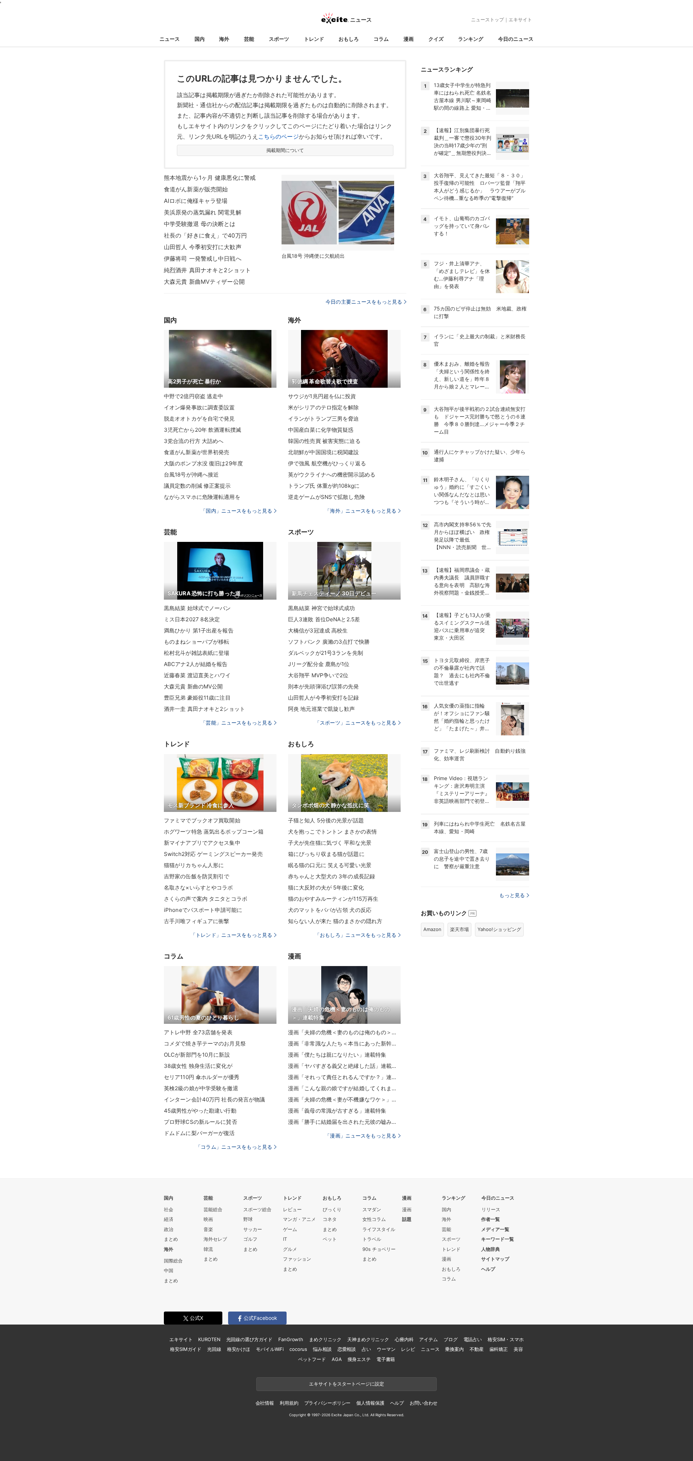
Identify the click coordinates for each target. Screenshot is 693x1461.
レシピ (408, 1349)
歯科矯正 (498, 1349)
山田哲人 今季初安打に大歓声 (202, 247)
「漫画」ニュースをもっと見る (360, 1135)
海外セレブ (215, 1239)
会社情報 (265, 1403)
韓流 (208, 1249)
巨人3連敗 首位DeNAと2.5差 (324, 619)
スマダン (371, 1209)
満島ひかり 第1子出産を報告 (199, 630)
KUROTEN (209, 1339)
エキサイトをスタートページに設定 (346, 1384)
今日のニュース (515, 39)
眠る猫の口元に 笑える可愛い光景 (329, 865)
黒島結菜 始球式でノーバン (197, 608)
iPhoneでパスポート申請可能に (203, 909)
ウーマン (386, 1349)
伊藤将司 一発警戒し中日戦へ (202, 258)
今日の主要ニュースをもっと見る (364, 302)
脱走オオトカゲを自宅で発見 (199, 418)
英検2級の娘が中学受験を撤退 (201, 1088)
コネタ (330, 1219)
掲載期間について (285, 150)
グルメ (290, 1249)
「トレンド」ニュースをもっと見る (231, 935)
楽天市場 (459, 929)
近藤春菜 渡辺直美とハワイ (197, 675)
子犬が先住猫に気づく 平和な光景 (329, 842)
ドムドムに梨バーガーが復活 (199, 1133)
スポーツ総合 (257, 1209)
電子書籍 (385, 1359)
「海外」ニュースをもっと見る (360, 511)
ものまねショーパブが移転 (196, 641)
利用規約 (289, 1403)
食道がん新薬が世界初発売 (196, 452)
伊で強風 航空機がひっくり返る (327, 463)
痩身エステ (359, 1359)
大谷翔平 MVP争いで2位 (318, 675)
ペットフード (312, 1359)
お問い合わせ (423, 1403)
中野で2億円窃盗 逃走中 (193, 396)
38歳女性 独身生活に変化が (198, 1065)
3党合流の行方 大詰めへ (193, 441)
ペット (330, 1239)
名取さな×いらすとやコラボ (198, 887)
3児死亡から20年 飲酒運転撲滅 (202, 429)
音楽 (208, 1229)
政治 (168, 1229)
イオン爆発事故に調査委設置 (199, 407)
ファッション (297, 1259)
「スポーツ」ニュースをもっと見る (355, 722)
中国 (168, 1270)
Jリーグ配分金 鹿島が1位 (319, 664)
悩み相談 (322, 1349)
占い (366, 1349)
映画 (208, 1219)
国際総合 (173, 1261)
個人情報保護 (370, 1403)
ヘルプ (488, 1269)
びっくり (332, 1209)
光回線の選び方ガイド (249, 1339)
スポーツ (279, 39)
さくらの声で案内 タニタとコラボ (205, 898)
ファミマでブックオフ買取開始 (202, 820)
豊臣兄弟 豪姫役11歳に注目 (197, 697)
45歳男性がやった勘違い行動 (200, 1110)
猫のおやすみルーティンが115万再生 (333, 898)
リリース (490, 1209)
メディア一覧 (495, 1229)
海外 (224, 39)
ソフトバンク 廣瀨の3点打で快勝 (329, 641)
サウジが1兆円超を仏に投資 (322, 396)
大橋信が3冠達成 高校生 (318, 630)
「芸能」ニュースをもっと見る (236, 722)
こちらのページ (278, 136)
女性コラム (374, 1219)
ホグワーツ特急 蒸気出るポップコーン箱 (213, 831)
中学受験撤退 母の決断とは (200, 223)
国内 (200, 39)
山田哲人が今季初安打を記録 (323, 697)
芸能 (249, 39)
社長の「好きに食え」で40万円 (205, 235)
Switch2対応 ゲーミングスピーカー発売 (213, 854)
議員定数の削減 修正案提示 (197, 485)
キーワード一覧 (497, 1239)
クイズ (436, 39)
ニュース (170, 39)
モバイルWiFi (270, 1349)
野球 (248, 1219)
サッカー (252, 1229)
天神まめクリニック (368, 1339)
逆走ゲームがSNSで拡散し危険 (326, 496)
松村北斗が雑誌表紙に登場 (196, 652)
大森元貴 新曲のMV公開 (193, 686)
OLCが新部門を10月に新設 (197, 1054)
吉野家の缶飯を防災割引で (196, 876)
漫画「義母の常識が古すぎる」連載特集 (337, 1110)
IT (285, 1239)
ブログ (451, 1339)
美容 (518, 1349)
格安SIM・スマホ (506, 1339)
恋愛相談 (346, 1349)
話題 (406, 1219)
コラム (381, 39)
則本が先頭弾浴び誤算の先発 (323, 686)
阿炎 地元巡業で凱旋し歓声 (321, 708)
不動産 (477, 1349)
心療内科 (404, 1339)
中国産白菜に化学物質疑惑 (320, 429)
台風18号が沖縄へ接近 (191, 474)
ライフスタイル (378, 1229)
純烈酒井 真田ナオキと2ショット (207, 270)
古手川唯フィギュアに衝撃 (196, 921)
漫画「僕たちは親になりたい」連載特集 (337, 1054)
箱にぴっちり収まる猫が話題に (326, 854)
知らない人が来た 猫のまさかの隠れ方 (335, 921)
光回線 (214, 1349)
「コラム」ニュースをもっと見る (234, 1147)
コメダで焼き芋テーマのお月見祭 (205, 1043)
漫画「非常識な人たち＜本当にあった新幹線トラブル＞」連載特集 (344, 1043)
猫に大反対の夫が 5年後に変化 (326, 887)
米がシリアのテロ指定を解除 (323, 407)
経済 (168, 1219)
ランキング (470, 39)
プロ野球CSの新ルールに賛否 (200, 1121)
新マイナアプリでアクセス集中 (202, 842)
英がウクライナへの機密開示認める (331, 474)
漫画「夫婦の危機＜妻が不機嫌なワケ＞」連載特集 (344, 1099)
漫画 (409, 39)
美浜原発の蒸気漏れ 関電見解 (202, 212)
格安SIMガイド (185, 1349)
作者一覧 (490, 1219)
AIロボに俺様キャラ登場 (195, 200)
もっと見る (512, 895)
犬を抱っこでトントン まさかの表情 (332, 831)
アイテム (428, 1339)
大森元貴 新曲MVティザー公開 (204, 281)
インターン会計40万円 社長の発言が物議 (214, 1099)
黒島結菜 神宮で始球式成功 (321, 608)
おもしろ (349, 39)
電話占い (472, 1339)
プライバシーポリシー (327, 1403)
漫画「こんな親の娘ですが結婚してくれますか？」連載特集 (344, 1088)
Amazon (432, 929)
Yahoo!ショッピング (499, 929)
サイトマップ (495, 1259)
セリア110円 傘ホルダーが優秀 (201, 1077)
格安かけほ (238, 1349)
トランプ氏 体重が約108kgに (323, 485)
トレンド (314, 39)
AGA (337, 1359)
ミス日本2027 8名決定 (192, 619)
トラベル (371, 1239)
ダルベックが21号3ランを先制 (325, 652)
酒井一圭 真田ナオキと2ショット (204, 708)
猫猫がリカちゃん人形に (194, 865)
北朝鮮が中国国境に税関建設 (323, 452)
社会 (168, 1209)
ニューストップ (487, 19)
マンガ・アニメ (299, 1219)
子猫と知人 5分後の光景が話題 (326, 820)
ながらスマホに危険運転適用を (202, 496)
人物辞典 (490, 1249)
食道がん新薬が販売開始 (196, 189)
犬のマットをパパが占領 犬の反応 (329, 909)
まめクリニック (325, 1339)
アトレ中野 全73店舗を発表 (198, 1032)
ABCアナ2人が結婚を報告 (196, 664)
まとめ (171, 1239)
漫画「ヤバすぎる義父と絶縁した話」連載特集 (344, 1065)
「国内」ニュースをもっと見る (236, 511)
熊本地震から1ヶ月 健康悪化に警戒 (210, 177)
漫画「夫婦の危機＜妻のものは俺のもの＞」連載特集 (344, 1032)
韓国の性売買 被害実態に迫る (324, 441)
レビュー (292, 1209)
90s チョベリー (379, 1249)
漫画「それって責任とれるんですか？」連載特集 (344, 1077)
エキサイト (520, 19)
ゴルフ (250, 1239)
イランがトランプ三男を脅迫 (323, 418)
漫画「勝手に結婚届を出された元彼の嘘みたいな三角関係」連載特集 (344, 1121)
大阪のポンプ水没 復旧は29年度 (203, 463)
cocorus (298, 1349)
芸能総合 (213, 1209)
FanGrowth (290, 1339)
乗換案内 (454, 1349)
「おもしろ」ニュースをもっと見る (355, 935)
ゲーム (290, 1229)
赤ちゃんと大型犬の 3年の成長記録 (331, 876)
